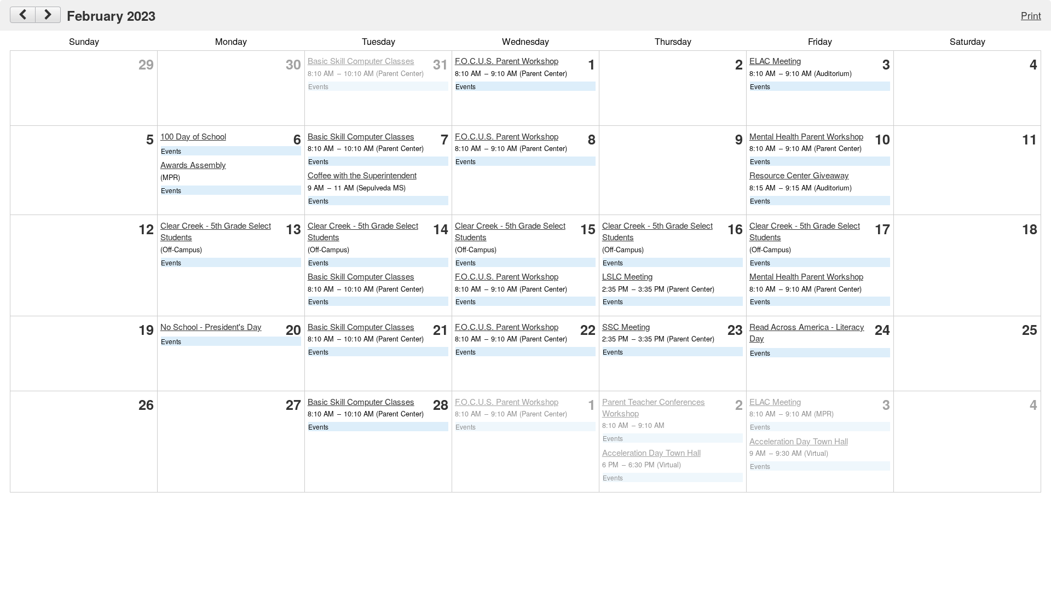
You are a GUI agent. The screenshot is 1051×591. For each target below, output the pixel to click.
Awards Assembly (193, 164)
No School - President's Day (211, 326)
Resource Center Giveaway (799, 175)
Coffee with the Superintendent (362, 175)
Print (1031, 15)
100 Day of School (193, 136)
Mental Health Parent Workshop (806, 136)
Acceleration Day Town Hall (651, 452)
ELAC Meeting (775, 60)
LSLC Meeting (627, 276)
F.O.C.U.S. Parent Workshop (506, 60)
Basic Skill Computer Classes (361, 60)
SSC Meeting (626, 326)
